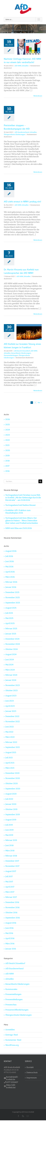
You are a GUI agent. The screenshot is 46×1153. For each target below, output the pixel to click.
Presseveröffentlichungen (16, 1010)
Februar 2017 (11, 897)
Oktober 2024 (11, 649)
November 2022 (12, 721)
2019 (7, 455)
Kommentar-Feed (13, 1040)
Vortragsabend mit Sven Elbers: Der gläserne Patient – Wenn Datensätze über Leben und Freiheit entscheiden (21, 520)
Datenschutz (32, 1072)
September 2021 (12, 747)
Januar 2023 (10, 711)
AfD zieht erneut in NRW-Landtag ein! (22, 201)
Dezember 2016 (12, 902)
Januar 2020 (10, 804)
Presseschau (10, 1004)
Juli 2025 (9, 613)
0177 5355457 (12, 1082)
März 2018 (9, 850)
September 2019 (12, 814)
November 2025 (12, 597)
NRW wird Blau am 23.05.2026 (18, 528)
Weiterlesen (37, 96)
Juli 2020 (9, 799)
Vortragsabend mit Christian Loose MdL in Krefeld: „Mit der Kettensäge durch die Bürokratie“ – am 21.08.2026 (23, 497)
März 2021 (9, 768)
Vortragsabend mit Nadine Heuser (20, 505)
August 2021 (10, 752)
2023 (7, 435)
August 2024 (10, 654)
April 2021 (9, 763)
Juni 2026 (9, 561)
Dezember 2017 (12, 861)
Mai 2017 (9, 881)
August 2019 (10, 820)
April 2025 (10, 623)
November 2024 (12, 644)
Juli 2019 (9, 825)
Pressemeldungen (13, 994)
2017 (7, 466)
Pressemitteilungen (11, 355)
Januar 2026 (10, 587)
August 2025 (10, 608)
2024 (7, 430)
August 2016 (10, 923)
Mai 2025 (9, 618)
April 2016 (9, 938)
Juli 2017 (9, 876)
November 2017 (12, 866)
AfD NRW (18, 66)
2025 (7, 424)
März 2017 (9, 892)
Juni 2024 (9, 659)
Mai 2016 (9, 933)
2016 (7, 471)
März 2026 (10, 577)
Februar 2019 (11, 840)
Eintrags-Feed (11, 1035)
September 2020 (12, 789)
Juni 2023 (9, 701)
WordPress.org (12, 1045)
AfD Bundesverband (22, 132)
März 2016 (9, 943)
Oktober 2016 (11, 912)
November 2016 (12, 907)
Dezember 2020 (12, 773)
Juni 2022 (9, 727)
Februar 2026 (11, 582)
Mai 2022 (9, 732)
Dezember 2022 (12, 716)
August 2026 (10, 551)
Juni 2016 (9, 928)
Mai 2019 (9, 835)
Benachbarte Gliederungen (21, 353)
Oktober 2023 (11, 690)
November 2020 (12, 778)
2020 (7, 450)
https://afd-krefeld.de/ (11, 1086)
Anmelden (10, 1029)
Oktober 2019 (11, 809)
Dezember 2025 (12, 592)
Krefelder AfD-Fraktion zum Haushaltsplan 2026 (18, 511)
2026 (7, 419)
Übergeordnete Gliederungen (14, 134)
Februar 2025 (11, 628)
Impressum (31, 1078)
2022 (7, 440)
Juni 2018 (9, 845)
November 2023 (12, 685)
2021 (7, 445)
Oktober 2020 (11, 783)
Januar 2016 (10, 949)
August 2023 (10, 696)
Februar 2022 (11, 742)
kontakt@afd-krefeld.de (12, 1078)
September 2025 (12, 603)
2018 (7, 461)
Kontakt (30, 1067)
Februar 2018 (11, 856)
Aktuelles (25, 66)
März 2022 (10, 737)
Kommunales (11, 989)
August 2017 (10, 871)
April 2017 (9, 887)
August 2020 (11, 794)
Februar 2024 (11, 675)
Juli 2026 (9, 556)
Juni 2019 (9, 830)
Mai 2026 (9, 566)
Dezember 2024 (12, 639)
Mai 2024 (9, 664)
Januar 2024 (10, 680)
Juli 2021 (9, 757)
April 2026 (10, 572)
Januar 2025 (10, 634)
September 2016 (12, 918)
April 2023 (10, 706)
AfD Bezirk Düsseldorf (22, 351)
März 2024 (10, 670)
